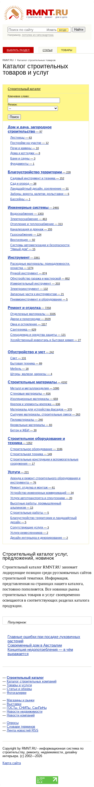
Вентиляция (22, 240)
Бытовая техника (26, 363)
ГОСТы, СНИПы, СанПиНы (27, 708)
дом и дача (61, 17)
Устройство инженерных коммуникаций (42, 493)
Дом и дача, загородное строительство (30, 129)
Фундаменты (22, 164)
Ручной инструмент (28, 273)
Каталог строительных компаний (31, 681)
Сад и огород (23, 183)
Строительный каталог (24, 89)
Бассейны (20, 199)
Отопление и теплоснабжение (36, 224)
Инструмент (24, 257)
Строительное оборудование (36, 449)
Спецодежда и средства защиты (38, 335)
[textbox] (39, 29)
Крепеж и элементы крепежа (35, 404)
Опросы (13, 723)
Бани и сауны (22, 158)
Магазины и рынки (20, 700)
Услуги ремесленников (29, 533)
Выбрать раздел (18, 50)
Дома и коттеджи (25, 153)
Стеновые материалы (30, 393)
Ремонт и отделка (29, 307)
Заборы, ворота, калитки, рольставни (39, 194)
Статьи (47, 50)
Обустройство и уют (31, 352)
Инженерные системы (33, 207)
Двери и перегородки (30, 319)
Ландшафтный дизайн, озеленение (39, 188)
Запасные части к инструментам (37, 294)
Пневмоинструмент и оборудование (39, 299)
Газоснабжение (25, 234)
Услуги (18, 472)
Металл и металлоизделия (34, 388)
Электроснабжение (28, 219)
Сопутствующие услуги (29, 527)
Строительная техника (31, 454)
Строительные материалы (37, 382)
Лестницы (21, 137)
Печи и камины (24, 148)
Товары (66, 50)
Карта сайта (12, 763)
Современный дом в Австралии (35, 645)
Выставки (14, 704)
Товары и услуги (19, 685)
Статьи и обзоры (19, 689)
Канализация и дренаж (31, 229)
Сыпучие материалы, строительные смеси (45, 414)
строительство (34, 17)
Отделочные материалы (33, 314)
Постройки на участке (29, 143)
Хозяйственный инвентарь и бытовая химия (45, 340)
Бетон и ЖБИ (23, 430)
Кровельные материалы (31, 425)
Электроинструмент (29, 289)
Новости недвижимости (24, 711)
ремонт (48, 17)
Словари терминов (21, 726)
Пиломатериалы (26, 420)
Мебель (19, 369)
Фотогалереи (16, 693)
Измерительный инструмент (35, 283)
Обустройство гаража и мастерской (40, 278)
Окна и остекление (28, 324)
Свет (18, 358)
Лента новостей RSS (22, 730)
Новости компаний (21, 715)
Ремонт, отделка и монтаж (32, 487)
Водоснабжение (27, 214)
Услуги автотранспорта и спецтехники (41, 498)
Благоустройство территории (39, 172)
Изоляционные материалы (34, 399)
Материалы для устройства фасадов (41, 409)
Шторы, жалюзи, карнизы (31, 374)
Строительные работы (29, 512)
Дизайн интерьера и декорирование (39, 538)
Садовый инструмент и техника (37, 178)
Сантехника (23, 329)
